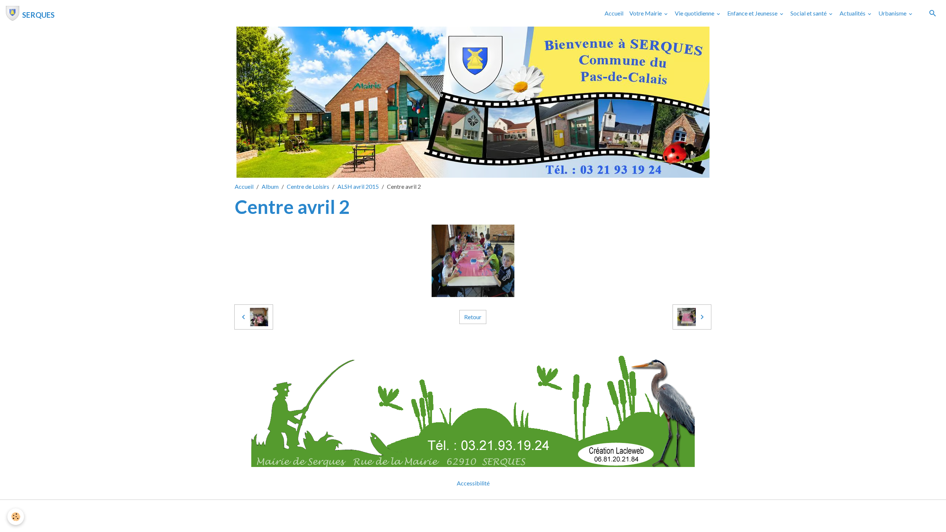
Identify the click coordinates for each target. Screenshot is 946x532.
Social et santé (809, 13)
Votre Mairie (646, 13)
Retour (472, 316)
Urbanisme (893, 13)
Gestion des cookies (498, 510)
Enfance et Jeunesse (753, 13)
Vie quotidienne (695, 13)
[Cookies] (15, 516)
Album (270, 186)
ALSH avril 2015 (358, 186)
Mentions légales (443, 510)
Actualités (853, 13)
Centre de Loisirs (308, 186)
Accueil (614, 13)
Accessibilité (473, 483)
